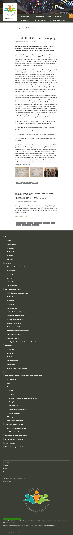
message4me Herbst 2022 (30, 197)
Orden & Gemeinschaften (15, 319)
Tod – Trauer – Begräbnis (15, 420)
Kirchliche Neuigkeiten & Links (15, 447)
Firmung (30, 223)
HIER (25, 216)
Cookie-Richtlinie (50, 525)
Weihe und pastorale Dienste (18, 409)
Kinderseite (11, 364)
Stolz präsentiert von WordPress (17, 532)
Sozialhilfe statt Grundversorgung (35, 38)
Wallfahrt (35, 225)
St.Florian (50, 193)
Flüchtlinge (26, 182)
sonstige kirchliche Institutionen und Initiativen (22, 342)
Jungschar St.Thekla (13, 334)
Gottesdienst (11, 379)
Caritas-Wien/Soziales (14, 323)
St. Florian (10, 300)
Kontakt (49, 16)
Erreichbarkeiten (39, 16)
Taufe (11, 390)
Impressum (6, 459)
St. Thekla (10, 304)
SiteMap (5, 468)
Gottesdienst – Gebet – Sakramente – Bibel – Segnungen (23, 375)
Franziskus (47, 223)
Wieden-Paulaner (26, 194)
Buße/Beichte (13, 402)
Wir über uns (42, 20)
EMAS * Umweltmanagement (16, 428)
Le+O (53, 223)
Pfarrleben (8, 345)
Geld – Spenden (10, 443)
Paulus (18, 225)
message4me (18, 193)
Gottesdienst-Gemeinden (15, 315)
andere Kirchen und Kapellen (16, 312)
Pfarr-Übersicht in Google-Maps (17, 293)
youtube (10, 259)
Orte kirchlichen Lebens (13, 289)
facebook (10, 255)
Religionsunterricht (13, 327)
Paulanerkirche (12, 308)
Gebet (9, 383)
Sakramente (11, 387)
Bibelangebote (12, 417)
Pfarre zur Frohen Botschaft (10, 16)
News (7, 237)
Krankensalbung (14, 413)
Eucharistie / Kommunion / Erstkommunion (23, 398)
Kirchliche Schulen (13, 338)
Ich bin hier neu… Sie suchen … (15, 439)
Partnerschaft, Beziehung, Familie (16, 435)
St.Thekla (18, 194)
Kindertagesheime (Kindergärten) (18, 330)
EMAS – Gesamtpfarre (16, 432)
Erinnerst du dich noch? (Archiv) (17, 368)
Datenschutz (6, 462)
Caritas (19, 182)
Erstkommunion (21, 223)
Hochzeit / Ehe (13, 405)
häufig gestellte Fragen (57, 20)
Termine (8, 263)
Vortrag (34, 182)
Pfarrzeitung (26, 225)
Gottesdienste (25, 16)
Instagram (5, 465)
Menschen (58, 16)
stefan (34, 41)
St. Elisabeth (11, 297)
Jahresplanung (12, 285)
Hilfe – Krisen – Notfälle (28, 20)
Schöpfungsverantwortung (14, 424)
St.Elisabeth (42, 193)
